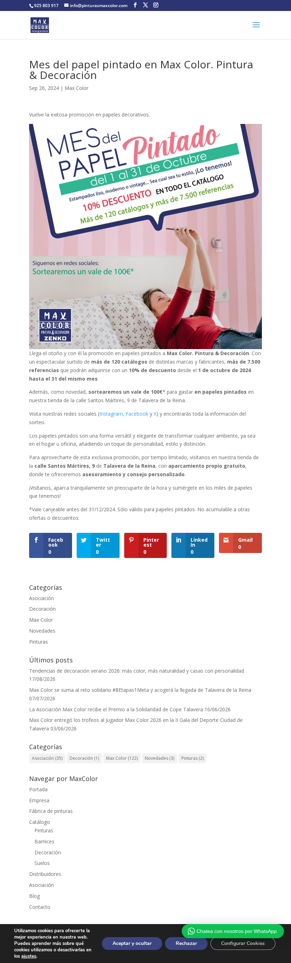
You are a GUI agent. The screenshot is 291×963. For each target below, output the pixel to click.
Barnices (44, 841)
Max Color (76, 88)
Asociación (41, 598)
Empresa (39, 800)
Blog (34, 896)
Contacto (39, 907)
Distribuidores (45, 874)
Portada (38, 789)
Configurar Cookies (243, 943)
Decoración (42, 608)
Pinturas (38, 641)
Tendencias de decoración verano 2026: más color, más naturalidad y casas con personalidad (136, 670)
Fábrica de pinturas (51, 811)
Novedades (42, 630)
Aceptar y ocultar (132, 943)
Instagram (111, 413)
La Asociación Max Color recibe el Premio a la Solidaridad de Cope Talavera (116, 709)
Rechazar (186, 943)
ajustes (28, 956)
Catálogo (39, 822)
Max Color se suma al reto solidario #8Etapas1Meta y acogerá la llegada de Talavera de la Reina (140, 689)
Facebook (137, 413)
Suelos (42, 863)
